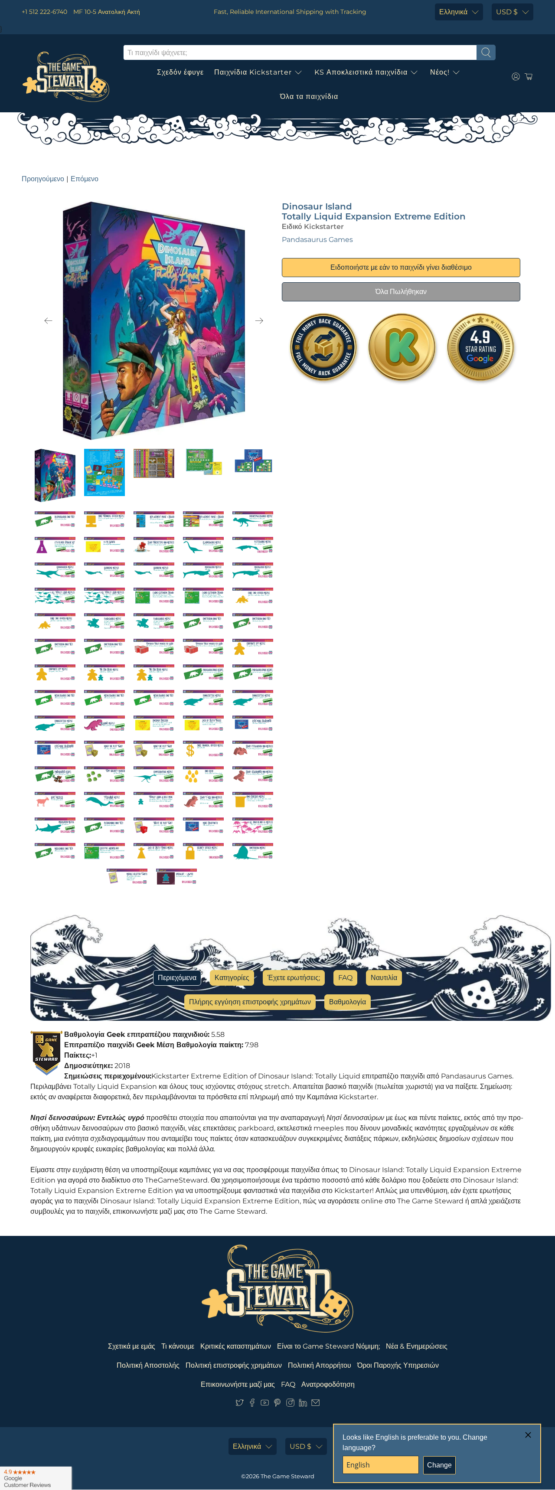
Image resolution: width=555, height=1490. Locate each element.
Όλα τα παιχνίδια (309, 96)
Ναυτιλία (384, 978)
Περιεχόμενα (177, 978)
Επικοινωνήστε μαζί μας (238, 1384)
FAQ (345, 978)
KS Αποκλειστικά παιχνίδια (361, 72)
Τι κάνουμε (177, 1346)
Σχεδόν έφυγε (180, 72)
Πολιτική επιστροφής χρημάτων (234, 1365)
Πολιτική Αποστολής (148, 1365)
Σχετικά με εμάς (131, 1346)
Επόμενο (84, 179)
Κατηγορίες (232, 978)
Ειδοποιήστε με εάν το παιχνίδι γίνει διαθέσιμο (401, 267)
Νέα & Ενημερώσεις (416, 1346)
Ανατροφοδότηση (328, 1384)
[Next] (259, 320)
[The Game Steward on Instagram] (290, 1404)
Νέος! (440, 72)
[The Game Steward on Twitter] (239, 1404)
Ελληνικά (453, 12)
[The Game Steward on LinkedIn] (303, 1404)
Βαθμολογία (347, 1002)
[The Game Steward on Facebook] (252, 1404)
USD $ (507, 12)
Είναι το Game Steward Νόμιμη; (328, 1346)
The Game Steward (287, 1476)
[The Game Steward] (66, 77)
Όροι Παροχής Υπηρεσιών (398, 1365)
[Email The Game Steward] (315, 1404)
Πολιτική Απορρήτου (319, 1365)
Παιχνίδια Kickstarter (253, 72)
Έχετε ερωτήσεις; (294, 978)
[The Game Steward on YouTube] (265, 1404)
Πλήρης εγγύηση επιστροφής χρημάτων (250, 1002)
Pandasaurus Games (317, 239)
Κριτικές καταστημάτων (235, 1346)
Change (439, 1465)
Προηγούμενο (43, 179)
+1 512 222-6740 (44, 12)
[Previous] (48, 320)
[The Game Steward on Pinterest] (277, 1404)
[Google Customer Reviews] (36, 1478)
